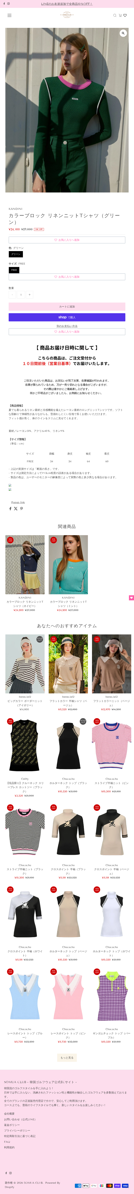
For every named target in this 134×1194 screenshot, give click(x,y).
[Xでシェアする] (16, 509)
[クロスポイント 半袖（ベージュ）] (111, 832)
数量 (11, 288)
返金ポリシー (12, 1125)
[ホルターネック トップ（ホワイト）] (111, 914)
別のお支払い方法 (67, 326)
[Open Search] (114, 15)
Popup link (18, 502)
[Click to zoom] (123, 33)
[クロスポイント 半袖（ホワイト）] (25, 914)
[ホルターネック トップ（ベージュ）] (68, 914)
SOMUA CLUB (33, 1182)
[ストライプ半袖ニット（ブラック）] (25, 832)
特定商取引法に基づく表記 (19, 1136)
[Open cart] (120, 15)
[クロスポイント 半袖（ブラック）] (68, 832)
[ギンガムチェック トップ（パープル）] (111, 996)
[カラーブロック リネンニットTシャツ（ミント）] (68, 564)
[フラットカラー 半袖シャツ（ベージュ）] (68, 663)
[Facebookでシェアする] (10, 509)
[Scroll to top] (127, 1187)
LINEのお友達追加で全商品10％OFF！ (67, 4)
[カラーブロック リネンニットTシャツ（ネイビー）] (25, 564)
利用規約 (9, 1147)
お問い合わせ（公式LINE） (20, 1119)
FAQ (7, 1141)
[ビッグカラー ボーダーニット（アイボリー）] (25, 663)
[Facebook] (4, 4)
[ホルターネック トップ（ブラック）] (68, 745)
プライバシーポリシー (17, 1130)
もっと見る (67, 1057)
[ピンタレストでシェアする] (21, 509)
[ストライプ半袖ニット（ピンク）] (111, 745)
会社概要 (9, 1113)
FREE (14, 270)
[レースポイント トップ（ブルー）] (25, 996)
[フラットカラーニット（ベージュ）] (111, 663)
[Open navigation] (20, 15)
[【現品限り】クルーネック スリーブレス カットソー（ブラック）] (25, 745)
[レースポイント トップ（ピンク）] (68, 996)
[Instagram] (8, 4)
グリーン (15, 254)
